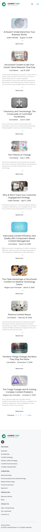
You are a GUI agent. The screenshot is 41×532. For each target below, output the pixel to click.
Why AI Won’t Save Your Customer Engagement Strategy (19, 196)
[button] (38, 4)
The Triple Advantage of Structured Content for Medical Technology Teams (19, 282)
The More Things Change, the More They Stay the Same (19, 358)
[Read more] (22, 41)
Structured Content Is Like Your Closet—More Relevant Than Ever (19, 66)
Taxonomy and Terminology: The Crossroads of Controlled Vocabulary (19, 114)
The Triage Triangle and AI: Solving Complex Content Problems (19, 390)
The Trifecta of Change (19, 154)
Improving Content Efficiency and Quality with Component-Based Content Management (19, 238)
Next (29, 415)
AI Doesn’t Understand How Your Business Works (19, 33)
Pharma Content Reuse (19, 314)
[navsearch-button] (32, 4)
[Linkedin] (2, 441)
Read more (19, 44)
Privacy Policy (5, 525)
